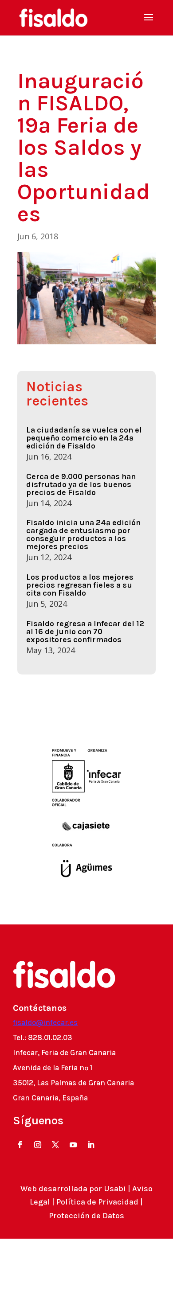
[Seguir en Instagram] (38, 1145)
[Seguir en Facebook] (20, 1145)
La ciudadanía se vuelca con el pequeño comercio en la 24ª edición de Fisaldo (84, 438)
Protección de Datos (86, 1215)
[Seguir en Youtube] (73, 1145)
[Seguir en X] (55, 1145)
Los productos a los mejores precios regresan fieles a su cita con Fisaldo (80, 585)
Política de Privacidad (97, 1202)
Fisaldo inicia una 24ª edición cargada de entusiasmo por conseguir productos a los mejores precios (83, 534)
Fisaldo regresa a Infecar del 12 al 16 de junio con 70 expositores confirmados (85, 631)
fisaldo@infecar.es (45, 1022)
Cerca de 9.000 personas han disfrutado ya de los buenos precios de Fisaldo (81, 484)
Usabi (115, 1188)
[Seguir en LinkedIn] (91, 1145)
